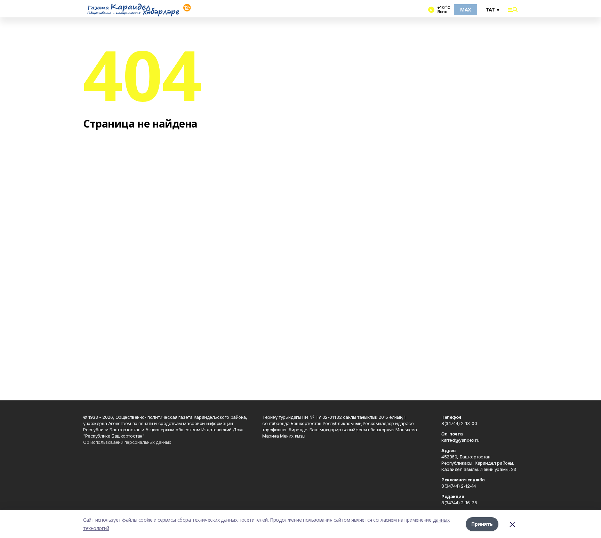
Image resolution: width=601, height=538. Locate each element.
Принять (482, 524)
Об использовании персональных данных (127, 442)
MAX (465, 9)
